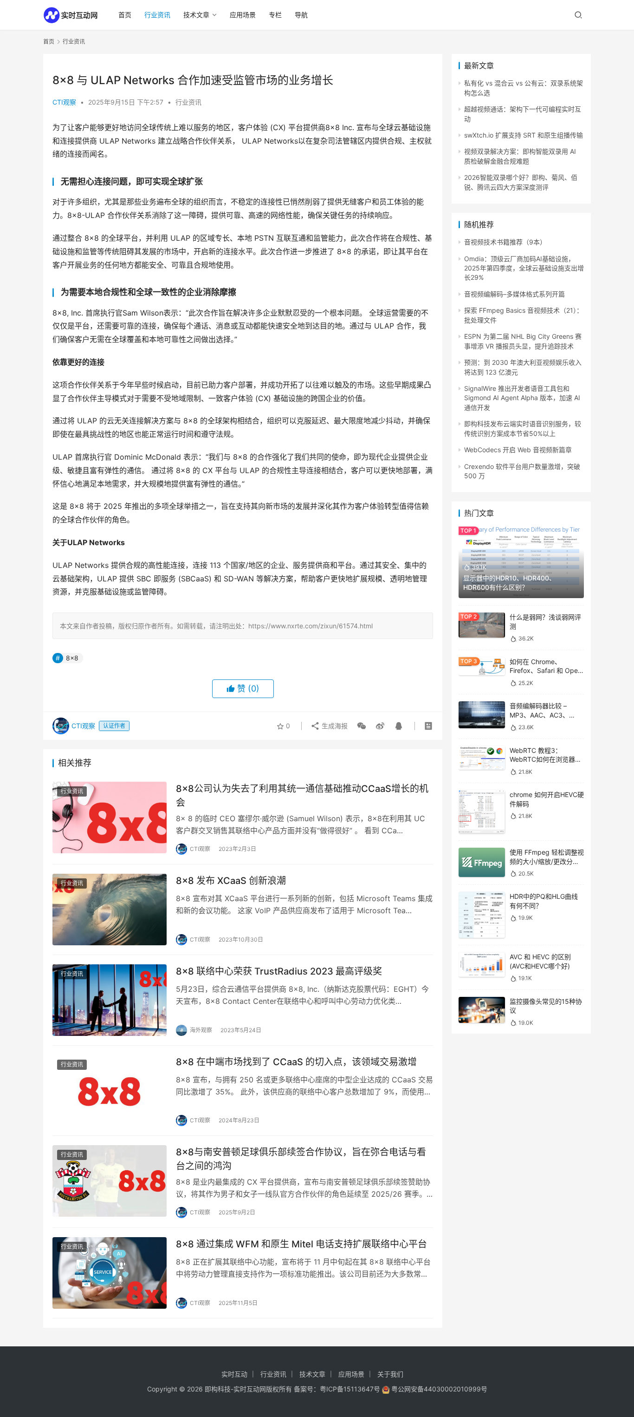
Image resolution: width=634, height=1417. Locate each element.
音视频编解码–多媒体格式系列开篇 (514, 294)
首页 (124, 15)
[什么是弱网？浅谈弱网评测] (482, 625)
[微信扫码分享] (361, 726)
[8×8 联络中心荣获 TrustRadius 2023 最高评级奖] (109, 1000)
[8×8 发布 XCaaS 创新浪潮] (109, 909)
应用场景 (243, 15)
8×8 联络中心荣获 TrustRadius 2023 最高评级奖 (279, 971)
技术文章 (196, 15)
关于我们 (390, 1374)
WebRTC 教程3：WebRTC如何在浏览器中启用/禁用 (546, 759)
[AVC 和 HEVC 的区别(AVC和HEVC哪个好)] (482, 964)
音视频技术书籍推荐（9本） (505, 242)
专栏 (275, 15)
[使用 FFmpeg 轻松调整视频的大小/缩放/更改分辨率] (482, 862)
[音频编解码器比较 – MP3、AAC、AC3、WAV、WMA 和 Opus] (482, 714)
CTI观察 (64, 102)
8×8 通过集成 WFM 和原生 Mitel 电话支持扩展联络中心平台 (301, 1244)
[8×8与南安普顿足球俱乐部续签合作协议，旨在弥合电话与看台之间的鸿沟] (109, 1181)
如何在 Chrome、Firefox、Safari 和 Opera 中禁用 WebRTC (547, 671)
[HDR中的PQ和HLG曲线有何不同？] (482, 915)
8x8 (72, 658)
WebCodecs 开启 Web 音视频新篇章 (518, 450)
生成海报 (334, 726)
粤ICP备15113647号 (350, 1389)
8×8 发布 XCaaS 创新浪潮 (231, 880)
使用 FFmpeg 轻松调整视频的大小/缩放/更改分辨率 (547, 861)
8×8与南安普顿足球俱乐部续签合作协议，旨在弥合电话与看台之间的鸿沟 (301, 1159)
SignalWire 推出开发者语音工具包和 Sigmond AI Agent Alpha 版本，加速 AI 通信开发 (522, 397)
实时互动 (234, 1374)
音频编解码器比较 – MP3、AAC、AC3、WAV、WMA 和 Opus (541, 715)
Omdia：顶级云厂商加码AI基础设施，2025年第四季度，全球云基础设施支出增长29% (524, 268)
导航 (301, 15)
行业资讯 (157, 15)
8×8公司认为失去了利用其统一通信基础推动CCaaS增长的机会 (302, 795)
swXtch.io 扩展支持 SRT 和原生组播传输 (523, 135)
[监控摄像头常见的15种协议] (482, 1010)
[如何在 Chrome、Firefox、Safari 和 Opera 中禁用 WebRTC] (482, 666)
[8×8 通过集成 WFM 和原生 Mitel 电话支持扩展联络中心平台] (109, 1273)
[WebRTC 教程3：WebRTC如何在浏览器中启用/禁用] (482, 758)
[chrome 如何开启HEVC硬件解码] (482, 811)
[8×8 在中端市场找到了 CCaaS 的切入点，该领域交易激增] (109, 1091)
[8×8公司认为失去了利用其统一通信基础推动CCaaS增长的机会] (109, 817)
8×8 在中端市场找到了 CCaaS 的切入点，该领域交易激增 (296, 1062)
